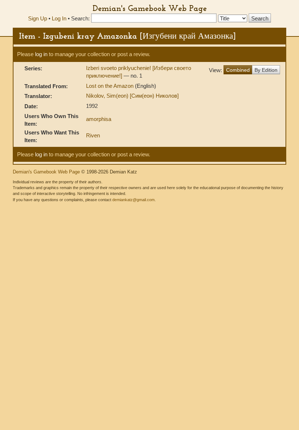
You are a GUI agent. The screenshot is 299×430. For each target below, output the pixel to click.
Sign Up (37, 18)
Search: (80, 18)
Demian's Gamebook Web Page (150, 8)
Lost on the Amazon (110, 86)
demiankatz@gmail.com (133, 200)
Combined (238, 70)
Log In (59, 18)
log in (41, 54)
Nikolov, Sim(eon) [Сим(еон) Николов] (132, 96)
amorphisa (98, 119)
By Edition (266, 70)
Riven (93, 135)
